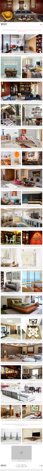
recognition (22, 465)
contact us (26, 465)
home (16, 465)
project (19, 465)
